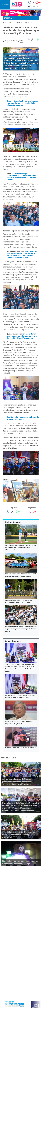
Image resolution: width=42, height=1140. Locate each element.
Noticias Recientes (13, 522)
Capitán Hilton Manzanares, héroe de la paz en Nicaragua (23, 418)
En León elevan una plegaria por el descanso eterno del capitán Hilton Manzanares (22, 336)
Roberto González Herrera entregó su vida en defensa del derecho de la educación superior (22, 103)
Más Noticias (8, 757)
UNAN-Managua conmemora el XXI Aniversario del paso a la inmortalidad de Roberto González (21, 176)
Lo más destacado (13, 641)
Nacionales (9, 18)
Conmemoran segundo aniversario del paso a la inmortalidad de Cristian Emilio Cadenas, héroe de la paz (22, 254)
